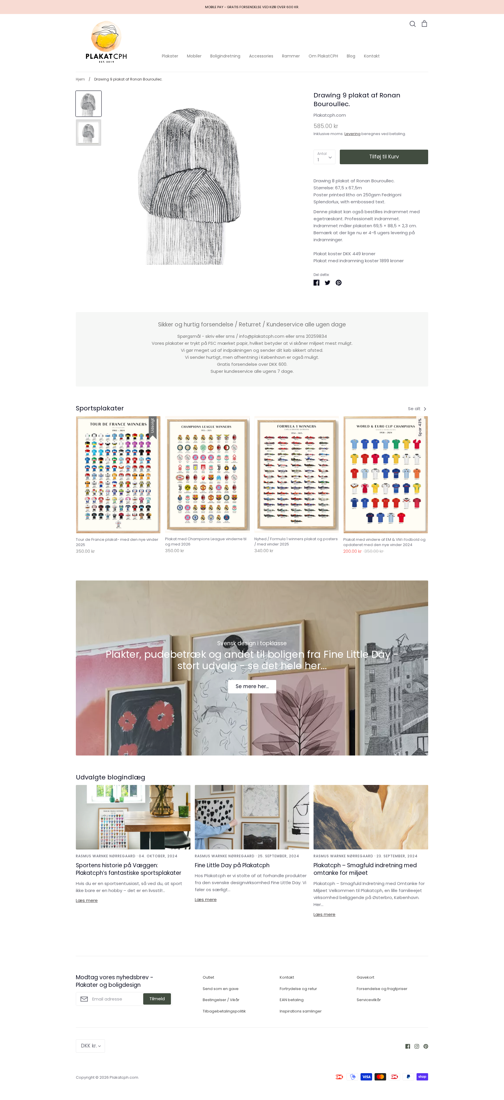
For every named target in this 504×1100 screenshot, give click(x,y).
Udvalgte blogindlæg (110, 777)
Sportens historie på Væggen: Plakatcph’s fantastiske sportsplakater (128, 869)
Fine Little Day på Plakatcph (232, 865)
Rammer (291, 56)
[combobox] (324, 157)
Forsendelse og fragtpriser (382, 988)
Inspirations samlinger (301, 1011)
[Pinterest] (423, 1046)
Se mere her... (252, 686)
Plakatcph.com (330, 115)
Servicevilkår (369, 1000)
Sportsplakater (100, 408)
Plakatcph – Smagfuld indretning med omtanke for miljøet (365, 869)
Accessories (261, 56)
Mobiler (194, 56)
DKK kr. (89, 1045)
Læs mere (87, 900)
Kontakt (372, 56)
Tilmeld (157, 999)
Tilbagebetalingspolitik (224, 1011)
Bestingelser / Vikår (221, 1000)
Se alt (415, 408)
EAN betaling (292, 1000)
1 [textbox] (318, 160)
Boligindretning (225, 56)
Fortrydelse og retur (298, 988)
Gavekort (365, 977)
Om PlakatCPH (323, 56)
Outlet (208, 977)
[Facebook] (405, 1046)
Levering (352, 134)
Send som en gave (221, 988)
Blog (351, 56)
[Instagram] (414, 1046)
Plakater (170, 56)
